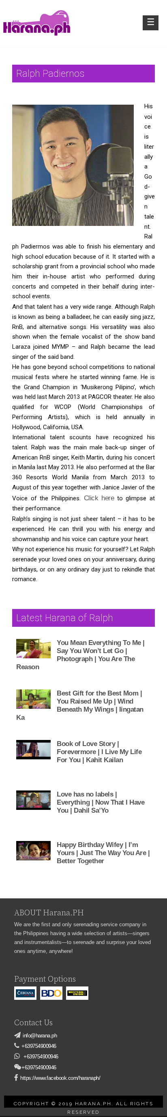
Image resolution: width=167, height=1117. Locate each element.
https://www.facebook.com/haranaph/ (60, 1078)
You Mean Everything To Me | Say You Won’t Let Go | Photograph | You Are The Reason (80, 654)
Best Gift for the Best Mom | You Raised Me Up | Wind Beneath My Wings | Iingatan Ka (79, 705)
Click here (99, 498)
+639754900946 (38, 1046)
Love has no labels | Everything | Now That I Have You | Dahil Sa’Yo (100, 802)
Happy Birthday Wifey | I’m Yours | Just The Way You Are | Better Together (103, 853)
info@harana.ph (40, 1036)
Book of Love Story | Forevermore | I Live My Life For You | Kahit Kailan (99, 752)
